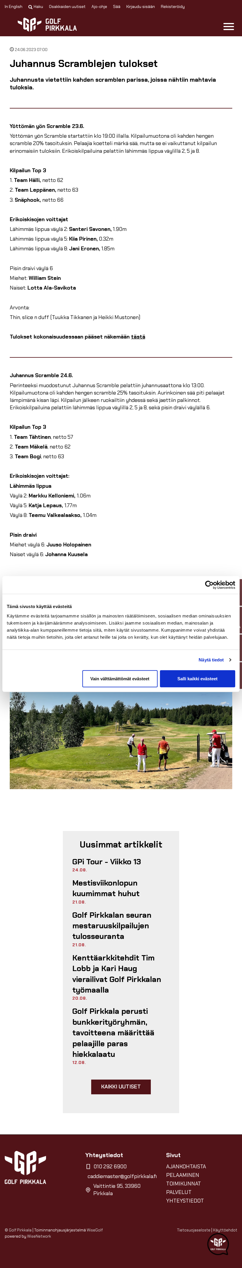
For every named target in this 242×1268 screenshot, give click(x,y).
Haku (38, 6)
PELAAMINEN (182, 1175)
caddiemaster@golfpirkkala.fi (122, 1176)
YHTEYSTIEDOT (185, 1200)
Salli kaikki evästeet (197, 678)
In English (13, 6)
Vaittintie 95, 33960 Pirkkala (116, 1189)
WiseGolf (95, 1230)
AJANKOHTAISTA (186, 1166)
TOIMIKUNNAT (183, 1183)
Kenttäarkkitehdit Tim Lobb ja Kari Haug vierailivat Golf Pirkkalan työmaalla (116, 974)
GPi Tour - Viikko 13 (106, 862)
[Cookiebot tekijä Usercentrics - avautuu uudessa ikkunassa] (209, 585)
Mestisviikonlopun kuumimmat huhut (106, 888)
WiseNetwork (39, 1236)
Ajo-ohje (99, 6)
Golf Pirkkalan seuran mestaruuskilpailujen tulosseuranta (111, 926)
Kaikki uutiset (121, 1086)
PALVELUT (179, 1192)
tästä (138, 336)
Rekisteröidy (173, 6)
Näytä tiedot (211, 659)
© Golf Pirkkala (18, 1230)
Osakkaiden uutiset (67, 6)
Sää (116, 6)
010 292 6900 (110, 1166)
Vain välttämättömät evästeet (119, 678)
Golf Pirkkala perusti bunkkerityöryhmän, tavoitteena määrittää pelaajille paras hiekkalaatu (113, 1032)
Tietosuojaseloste (193, 1230)
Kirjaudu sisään (140, 6)
